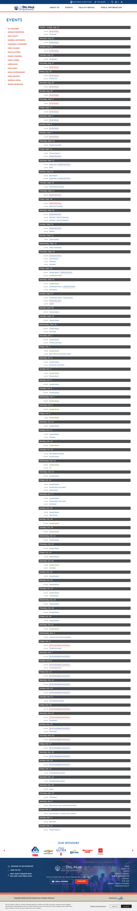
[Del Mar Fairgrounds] (24, 9)
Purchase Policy (122, 886)
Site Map (125, 881)
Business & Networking (16, 40)
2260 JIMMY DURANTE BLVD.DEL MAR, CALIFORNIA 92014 (21, 875)
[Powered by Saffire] (120, 898)
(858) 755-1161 (16, 870)
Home (126, 866)
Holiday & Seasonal (15, 56)
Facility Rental (87, 8)
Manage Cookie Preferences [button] (98, 906)
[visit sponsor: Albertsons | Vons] (35, 851)
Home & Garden (13, 60)
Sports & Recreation (15, 84)
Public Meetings (14, 76)
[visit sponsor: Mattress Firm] (87, 852)
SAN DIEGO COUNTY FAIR (82, 2)
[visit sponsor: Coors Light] (61, 851)
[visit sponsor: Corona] (74, 852)
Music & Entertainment (16, 72)
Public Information (111, 8)
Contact (125, 879)
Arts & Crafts (13, 36)
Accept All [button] (126, 906)
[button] (4, 850)
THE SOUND (101, 2)
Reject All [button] (114, 906)
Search (112, 2)
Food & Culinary (14, 48)
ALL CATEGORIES (13, 29)
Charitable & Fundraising (17, 44)
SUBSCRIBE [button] (81, 881)
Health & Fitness (14, 52)
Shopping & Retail (14, 80)
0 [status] (118, 2)
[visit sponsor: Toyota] (100, 851)
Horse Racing (13, 64)
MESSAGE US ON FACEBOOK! (22, 866)
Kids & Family (12, 68)
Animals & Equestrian (16, 32)
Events (69, 8)
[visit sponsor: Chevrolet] (48, 851)
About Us (54, 8)
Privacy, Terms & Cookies (118, 884)
